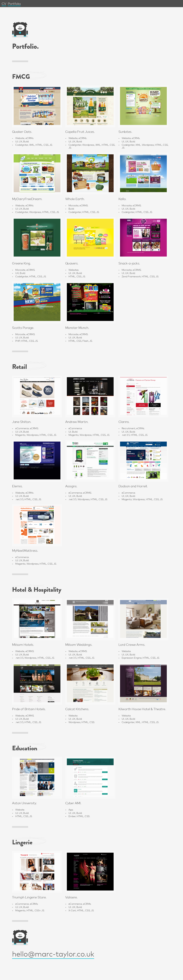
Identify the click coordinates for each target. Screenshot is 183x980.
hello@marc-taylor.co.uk (53, 953)
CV (4, 3)
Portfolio (14, 3)
